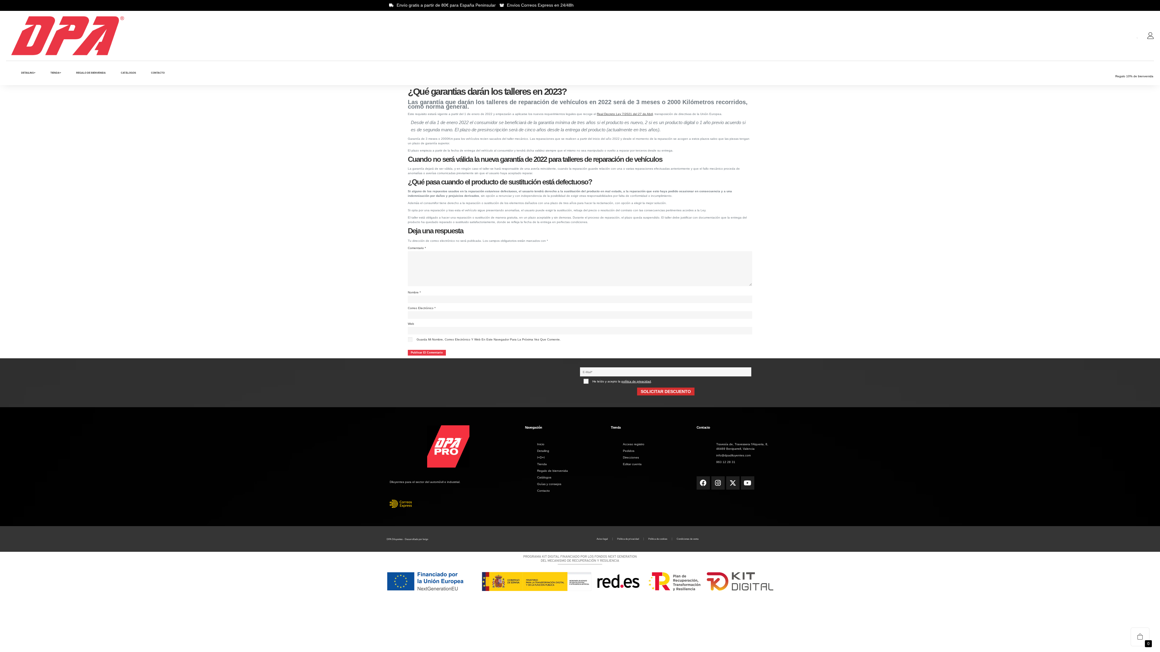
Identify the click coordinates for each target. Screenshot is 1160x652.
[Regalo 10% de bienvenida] (1134, 70)
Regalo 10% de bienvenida (1134, 76)
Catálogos (128, 73)
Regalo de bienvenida (91, 73)
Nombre (414, 292)
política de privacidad (636, 381)
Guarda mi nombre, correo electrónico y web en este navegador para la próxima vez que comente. (489, 339)
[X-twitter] (733, 483)
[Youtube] (747, 483)
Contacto (158, 73)
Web (411, 323)
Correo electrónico (422, 308)
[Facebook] (703, 483)
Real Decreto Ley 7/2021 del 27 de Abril (625, 114)
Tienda (55, 73)
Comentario (417, 248)
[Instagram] (718, 483)
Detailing (27, 73)
